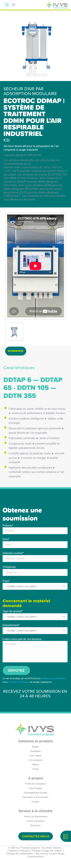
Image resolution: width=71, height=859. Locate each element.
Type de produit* (13, 611)
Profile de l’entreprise (35, 783)
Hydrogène (35, 751)
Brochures (36, 825)
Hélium (35, 764)
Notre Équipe (35, 788)
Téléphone (9, 567)
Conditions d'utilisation (18, 682)
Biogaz (35, 746)
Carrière (35, 801)
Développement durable (35, 792)
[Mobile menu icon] (6, 4)
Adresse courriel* (13, 553)
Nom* (6, 539)
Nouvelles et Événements (35, 797)
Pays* (6, 580)
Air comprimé (35, 760)
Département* (11, 625)
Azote (35, 769)
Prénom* (8, 525)
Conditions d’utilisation (19, 850)
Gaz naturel (35, 755)
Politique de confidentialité (53, 678)
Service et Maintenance (35, 816)
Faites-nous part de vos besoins (22, 639)
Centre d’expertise (36, 821)
